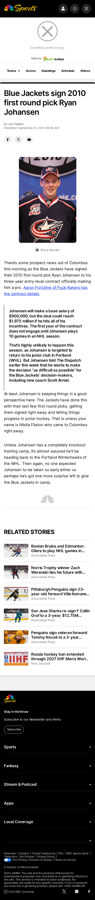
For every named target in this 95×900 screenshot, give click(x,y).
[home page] (20, 8)
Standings (49, 71)
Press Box (11, 856)
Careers (24, 853)
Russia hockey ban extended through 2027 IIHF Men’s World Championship (59, 656)
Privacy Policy (46, 856)
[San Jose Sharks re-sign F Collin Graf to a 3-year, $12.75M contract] (16, 615)
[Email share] (29, 139)
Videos (85, 71)
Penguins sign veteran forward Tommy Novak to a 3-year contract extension (59, 635)
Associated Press (43, 555)
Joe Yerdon (16, 124)
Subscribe (14, 729)
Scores (31, 71)
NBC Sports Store (77, 853)
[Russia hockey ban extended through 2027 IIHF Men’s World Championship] (16, 659)
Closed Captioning (43, 853)
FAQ (60, 853)
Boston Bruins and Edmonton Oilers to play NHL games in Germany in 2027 (57, 548)
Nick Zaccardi (40, 663)
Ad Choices (27, 856)
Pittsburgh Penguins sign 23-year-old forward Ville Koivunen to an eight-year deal (60, 591)
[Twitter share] (18, 139)
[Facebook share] (8, 139)
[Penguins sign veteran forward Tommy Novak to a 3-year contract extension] (16, 637)
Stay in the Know (16, 711)
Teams (11, 71)
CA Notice (45, 859)
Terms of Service (65, 859)
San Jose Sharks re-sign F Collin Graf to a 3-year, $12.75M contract (60, 613)
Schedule (67, 71)
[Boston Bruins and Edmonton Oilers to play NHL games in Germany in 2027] (16, 551)
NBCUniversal (30, 867)
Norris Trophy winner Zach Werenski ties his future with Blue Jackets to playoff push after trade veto (57, 570)
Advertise (10, 853)
